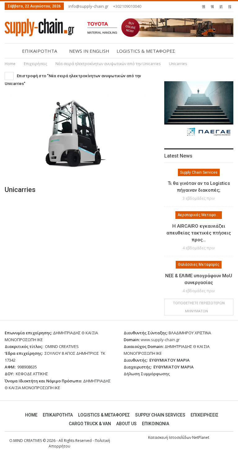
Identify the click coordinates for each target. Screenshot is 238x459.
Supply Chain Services (199, 172)
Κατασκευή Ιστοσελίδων (170, 437)
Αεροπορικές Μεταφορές (200, 215)
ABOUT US (126, 423)
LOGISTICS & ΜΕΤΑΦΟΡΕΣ (146, 51)
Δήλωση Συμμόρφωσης (147, 374)
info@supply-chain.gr (88, 6)
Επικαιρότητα (58, 414)
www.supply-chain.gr (160, 339)
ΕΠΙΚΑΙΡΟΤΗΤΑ (39, 51)
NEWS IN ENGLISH (89, 51)
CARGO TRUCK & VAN (90, 423)
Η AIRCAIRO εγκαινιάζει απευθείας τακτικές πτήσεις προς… (198, 233)
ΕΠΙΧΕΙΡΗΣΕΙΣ (204, 414)
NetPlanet (200, 437)
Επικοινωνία (155, 423)
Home (31, 414)
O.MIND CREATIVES (25, 440)
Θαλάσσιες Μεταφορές (198, 264)
